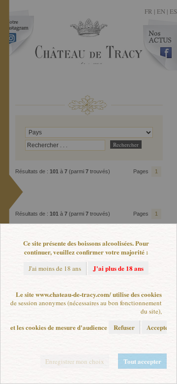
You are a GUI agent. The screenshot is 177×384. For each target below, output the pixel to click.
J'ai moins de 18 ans (55, 268)
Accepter (159, 327)
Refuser (124, 327)
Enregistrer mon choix (74, 361)
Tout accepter (142, 361)
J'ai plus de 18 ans (118, 268)
